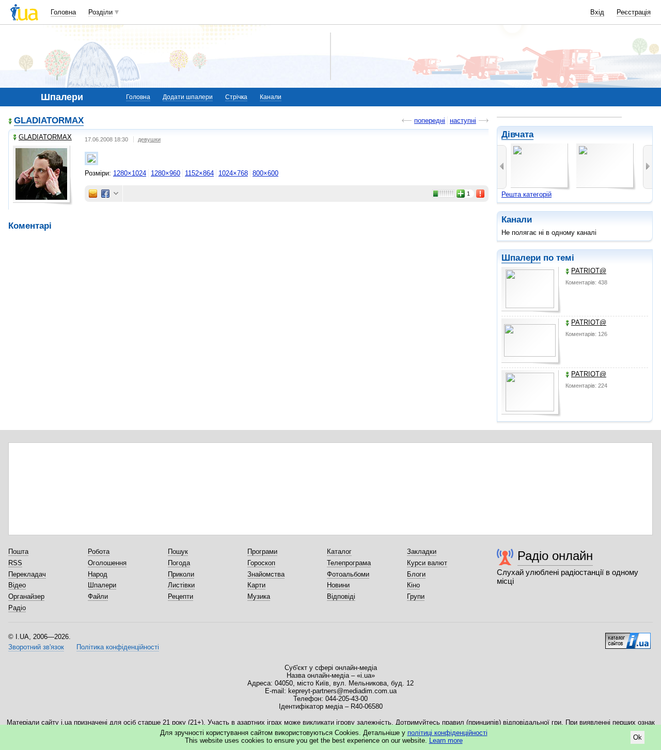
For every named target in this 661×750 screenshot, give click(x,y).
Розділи (100, 12)
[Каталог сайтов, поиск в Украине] (628, 637)
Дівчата (517, 134)
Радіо (17, 608)
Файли (98, 596)
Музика (258, 596)
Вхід (597, 12)
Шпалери (521, 258)
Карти (256, 585)
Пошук (178, 551)
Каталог (339, 551)
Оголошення (107, 563)
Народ (97, 574)
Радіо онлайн (555, 556)
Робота (98, 551)
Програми (262, 551)
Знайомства (266, 574)
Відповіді (341, 596)
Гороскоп (261, 563)
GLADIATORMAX (49, 120)
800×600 (265, 173)
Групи (415, 596)
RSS (15, 563)
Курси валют (427, 563)
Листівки (181, 585)
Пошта (18, 551)
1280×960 (165, 173)
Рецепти (180, 596)
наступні (463, 120)
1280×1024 (129, 173)
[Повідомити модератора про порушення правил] (480, 193)
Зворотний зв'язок (36, 647)
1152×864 (199, 173)
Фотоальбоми (348, 574)
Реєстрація (634, 12)
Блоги (416, 574)
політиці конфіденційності (447, 733)
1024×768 (233, 173)
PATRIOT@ (588, 271)
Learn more (446, 740)
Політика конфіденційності (117, 647)
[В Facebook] (105, 193)
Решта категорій (526, 194)
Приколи (181, 574)
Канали (270, 97)
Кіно (413, 585)
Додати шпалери (188, 97)
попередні (429, 120)
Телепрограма (349, 563)
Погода (179, 563)
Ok (637, 737)
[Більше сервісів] (116, 194)
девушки (149, 139)
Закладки (421, 551)
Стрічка (236, 97)
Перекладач (27, 574)
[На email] (93, 193)
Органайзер (26, 596)
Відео (17, 585)
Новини (338, 585)
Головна (63, 12)
